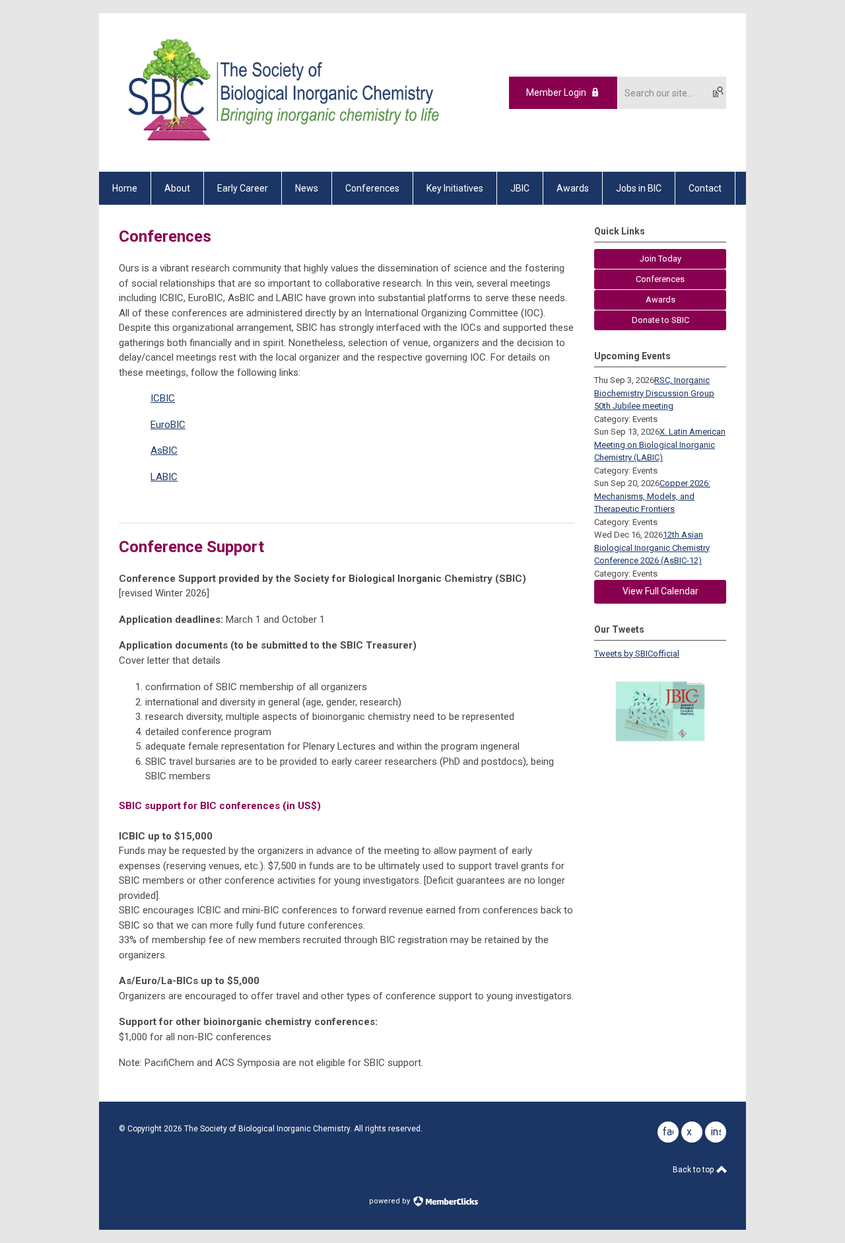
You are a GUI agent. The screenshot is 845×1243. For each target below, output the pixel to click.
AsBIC (164, 450)
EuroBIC (168, 425)
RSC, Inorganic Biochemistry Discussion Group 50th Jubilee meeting (654, 393)
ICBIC (163, 398)
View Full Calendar (660, 591)
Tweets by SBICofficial (636, 653)
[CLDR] (281, 149)
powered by (390, 1201)
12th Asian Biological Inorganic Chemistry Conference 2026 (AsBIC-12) (652, 547)
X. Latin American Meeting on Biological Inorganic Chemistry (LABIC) (660, 444)
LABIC (164, 477)
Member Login (556, 92)
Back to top (694, 1169)
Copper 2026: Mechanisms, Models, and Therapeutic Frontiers (652, 496)
